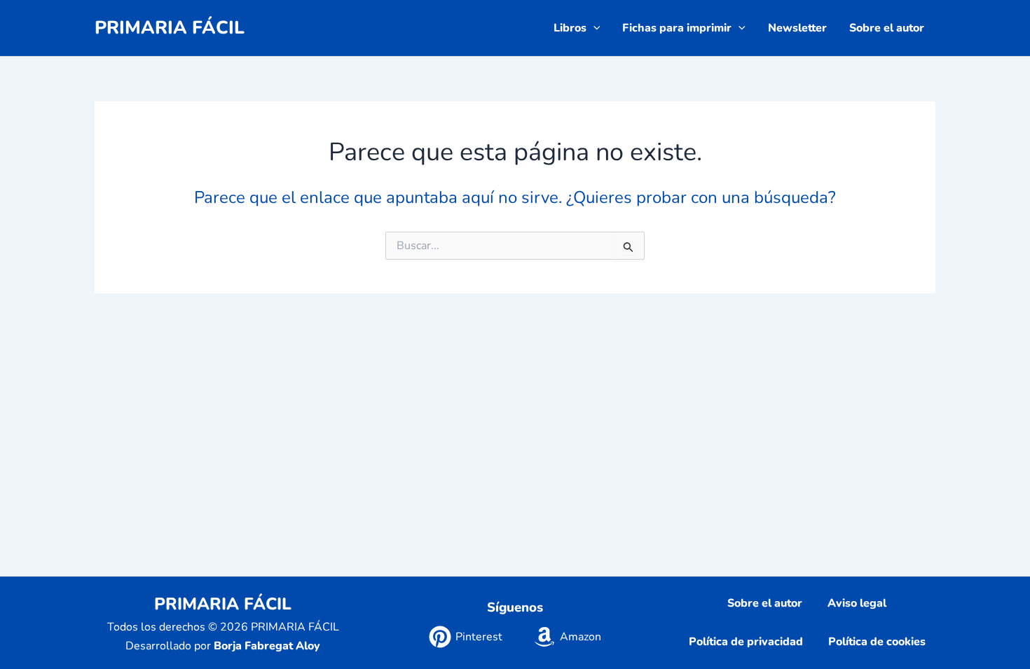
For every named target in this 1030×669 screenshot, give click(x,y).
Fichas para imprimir (677, 28)
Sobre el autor (886, 28)
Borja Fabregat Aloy (267, 646)
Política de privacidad (746, 641)
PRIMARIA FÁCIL (170, 27)
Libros (570, 28)
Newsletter (797, 28)
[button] (593, 28)
